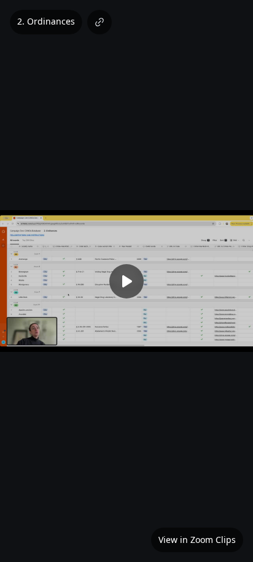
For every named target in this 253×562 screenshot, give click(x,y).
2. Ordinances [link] (46, 21)
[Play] (126, 281)
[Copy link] (99, 22)
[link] (197, 540)
